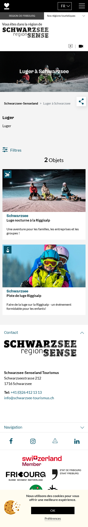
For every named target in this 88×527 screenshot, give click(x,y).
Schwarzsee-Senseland (21, 103)
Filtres (15, 150)
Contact (11, 332)
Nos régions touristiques (61, 15)
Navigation (13, 427)
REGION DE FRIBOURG (22, 15)
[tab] (44, 332)
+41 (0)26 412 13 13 (26, 392)
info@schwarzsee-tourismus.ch (29, 398)
